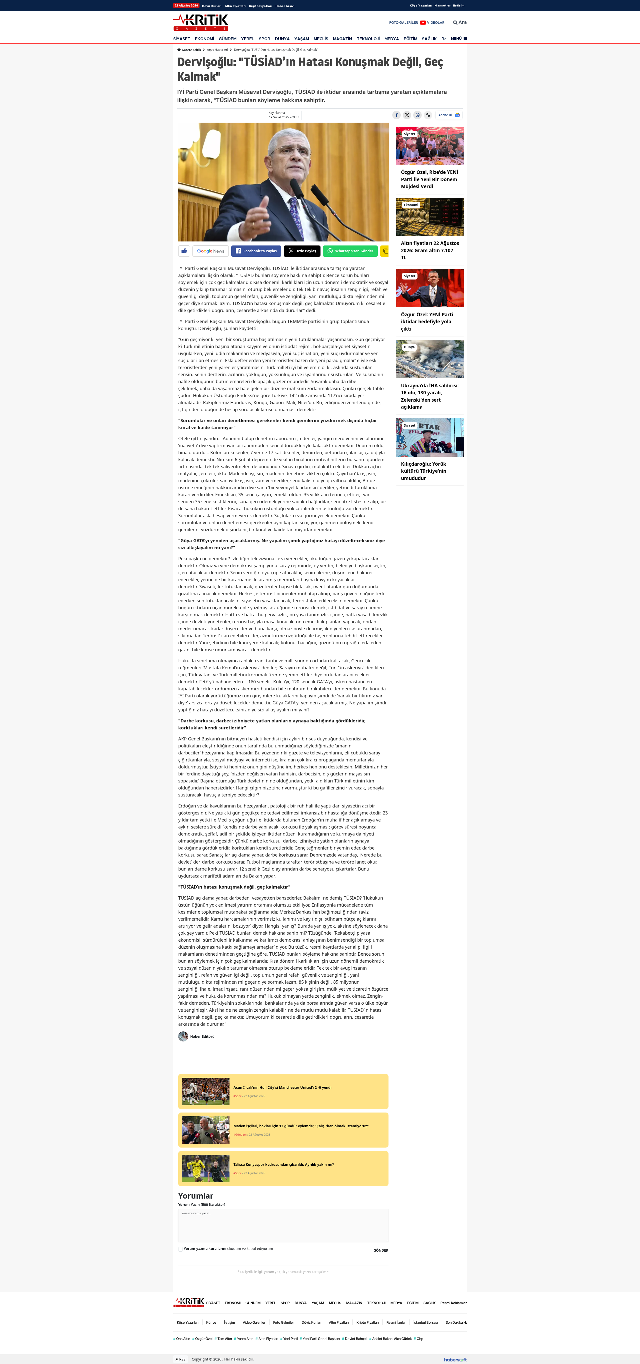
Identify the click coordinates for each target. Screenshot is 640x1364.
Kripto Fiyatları (260, 6)
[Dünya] (430, 358)
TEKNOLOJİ (368, 39)
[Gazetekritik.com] (188, 1302)
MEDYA (391, 39)
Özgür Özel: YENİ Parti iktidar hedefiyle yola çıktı (427, 321)
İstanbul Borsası (426, 1322)
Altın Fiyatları (235, 6)
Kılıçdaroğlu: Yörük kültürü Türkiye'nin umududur (423, 471)
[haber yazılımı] (455, 1359)
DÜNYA (282, 39)
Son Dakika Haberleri (462, 1322)
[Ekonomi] (430, 216)
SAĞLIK (429, 39)
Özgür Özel (202, 1338)
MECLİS (321, 39)
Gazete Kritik (191, 50)
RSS (182, 1359)
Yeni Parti (289, 1338)
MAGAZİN (342, 39)
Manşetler (442, 5)
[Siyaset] (430, 145)
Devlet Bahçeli (354, 1338)
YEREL (247, 39)
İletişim (458, 5)
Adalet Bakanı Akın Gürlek (390, 1338)
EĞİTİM (410, 39)
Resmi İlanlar (396, 1322)
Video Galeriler (254, 1322)
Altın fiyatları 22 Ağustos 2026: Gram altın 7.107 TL (430, 250)
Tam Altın (223, 1338)
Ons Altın (181, 1338)
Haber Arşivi (285, 6)
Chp (418, 1338)
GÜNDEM (227, 39)
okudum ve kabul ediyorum (228, 1248)
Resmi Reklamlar (453, 1303)
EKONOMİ (204, 39)
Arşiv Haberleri (217, 50)
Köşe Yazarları (421, 5)
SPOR (264, 39)
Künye (211, 1322)
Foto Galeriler (283, 1322)
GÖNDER (381, 1250)
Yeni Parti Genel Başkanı (320, 1338)
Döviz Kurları (211, 6)
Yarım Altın (244, 1338)
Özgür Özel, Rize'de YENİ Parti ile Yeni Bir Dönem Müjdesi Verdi (429, 179)
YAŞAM (301, 39)
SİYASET (181, 39)
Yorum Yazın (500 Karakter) (201, 1204)
